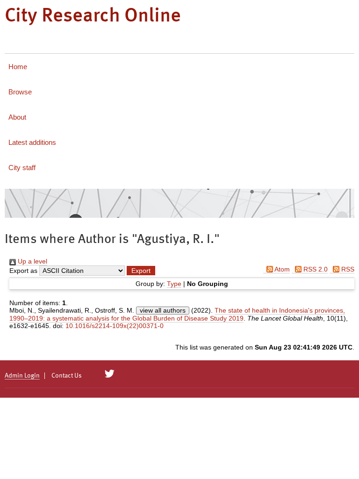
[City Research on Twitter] (109, 373)
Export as (23, 270)
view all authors (163, 310)
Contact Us (66, 375)
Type (174, 283)
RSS (346, 269)
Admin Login (22, 375)
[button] (141, 270)
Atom (281, 269)
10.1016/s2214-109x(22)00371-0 (114, 325)
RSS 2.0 (315, 269)
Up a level (31, 261)
